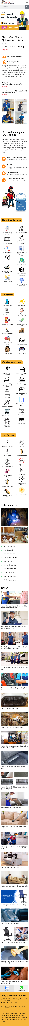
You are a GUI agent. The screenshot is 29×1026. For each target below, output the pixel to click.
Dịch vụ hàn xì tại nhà (7, 406)
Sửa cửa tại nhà (7, 315)
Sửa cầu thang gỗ (22, 384)
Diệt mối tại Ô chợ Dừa (7, 496)
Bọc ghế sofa (21, 305)
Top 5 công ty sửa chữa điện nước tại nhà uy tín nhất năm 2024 (14, 648)
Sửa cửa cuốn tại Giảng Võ (7, 425)
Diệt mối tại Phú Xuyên (7, 456)
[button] (26, 2)
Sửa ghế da (22, 334)
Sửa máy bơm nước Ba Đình (7, 271)
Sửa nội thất (7, 295)
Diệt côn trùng (8, 435)
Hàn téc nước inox (7, 415)
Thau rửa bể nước (7, 243)
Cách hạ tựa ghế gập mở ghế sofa (12, 867)
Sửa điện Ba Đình (7, 281)
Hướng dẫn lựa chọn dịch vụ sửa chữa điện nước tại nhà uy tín (13, 83)
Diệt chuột (21, 465)
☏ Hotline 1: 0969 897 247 (9, 1006)
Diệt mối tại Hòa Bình (7, 446)
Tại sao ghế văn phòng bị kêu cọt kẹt (13, 905)
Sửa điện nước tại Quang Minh (21, 274)
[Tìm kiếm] (27, 7)
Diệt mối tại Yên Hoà (7, 486)
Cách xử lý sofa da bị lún (9, 708)
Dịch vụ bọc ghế (7, 305)
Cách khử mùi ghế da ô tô (10, 923)
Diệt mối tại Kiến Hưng (7, 476)
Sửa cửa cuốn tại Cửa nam (7, 374)
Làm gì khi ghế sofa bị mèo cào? (12, 727)
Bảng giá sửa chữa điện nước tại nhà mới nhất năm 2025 (14, 92)
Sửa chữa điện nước (11, 220)
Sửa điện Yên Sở (21, 264)
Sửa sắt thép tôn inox (12, 362)
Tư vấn (4, 587)
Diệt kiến (21, 446)
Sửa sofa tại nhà (21, 353)
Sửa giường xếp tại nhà (22, 325)
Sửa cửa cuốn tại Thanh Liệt (7, 396)
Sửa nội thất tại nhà (22, 344)
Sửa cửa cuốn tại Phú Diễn (21, 374)
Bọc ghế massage (7, 353)
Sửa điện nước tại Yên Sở (21, 242)
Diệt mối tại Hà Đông (21, 494)
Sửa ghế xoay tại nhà (7, 333)
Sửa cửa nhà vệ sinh (7, 324)
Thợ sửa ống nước (7, 252)
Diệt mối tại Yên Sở (22, 455)
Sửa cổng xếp (21, 423)
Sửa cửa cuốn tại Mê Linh (21, 394)
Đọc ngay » (4, 86)
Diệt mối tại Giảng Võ (7, 466)
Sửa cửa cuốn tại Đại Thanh (21, 404)
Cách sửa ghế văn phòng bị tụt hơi (13, 942)
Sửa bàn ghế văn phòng (7, 343)
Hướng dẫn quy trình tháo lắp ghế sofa (14, 886)
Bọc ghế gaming (21, 315)
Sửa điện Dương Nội (21, 232)
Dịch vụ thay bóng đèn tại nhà (22, 285)
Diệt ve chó (22, 474)
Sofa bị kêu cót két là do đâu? (11, 807)
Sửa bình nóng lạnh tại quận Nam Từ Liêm (22, 254)
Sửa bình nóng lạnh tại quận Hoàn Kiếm (7, 233)
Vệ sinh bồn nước (7, 261)
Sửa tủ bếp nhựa (21, 414)
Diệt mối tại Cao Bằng (22, 484)
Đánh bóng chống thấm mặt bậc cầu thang (7, 385)
